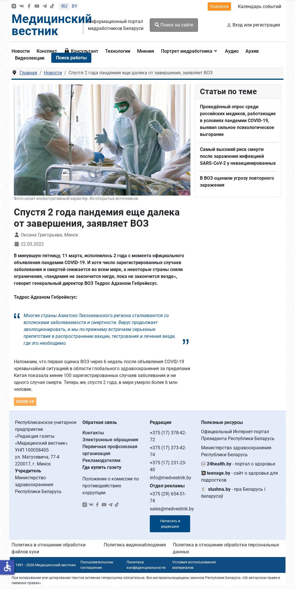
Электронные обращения (110, 439)
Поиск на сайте (176, 25)
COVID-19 (25, 401)
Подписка (219, 6)
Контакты (93, 432)
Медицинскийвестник (52, 25)
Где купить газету (101, 467)
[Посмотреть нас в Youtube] (37, 6)
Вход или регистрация (256, 25)
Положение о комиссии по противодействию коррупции (110, 485)
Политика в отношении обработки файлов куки (49, 548)
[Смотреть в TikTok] (52, 6)
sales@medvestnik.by (172, 509)
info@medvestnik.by (170, 477)
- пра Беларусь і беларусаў (233, 492)
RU (64, 6)
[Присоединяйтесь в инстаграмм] (14, 6)
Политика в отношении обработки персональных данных (226, 548)
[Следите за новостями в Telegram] (44, 6)
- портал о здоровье (241, 464)
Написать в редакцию (170, 524)
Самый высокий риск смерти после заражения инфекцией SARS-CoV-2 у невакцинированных (238, 156)
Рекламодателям (101, 460)
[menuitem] (46, 51)
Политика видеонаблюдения (135, 545)
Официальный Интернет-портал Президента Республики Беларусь (238, 435)
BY (74, 6)
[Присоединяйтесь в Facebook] (29, 6)
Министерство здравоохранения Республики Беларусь (236, 451)
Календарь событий (259, 6)
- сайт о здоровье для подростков (239, 476)
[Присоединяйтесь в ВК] (21, 6)
